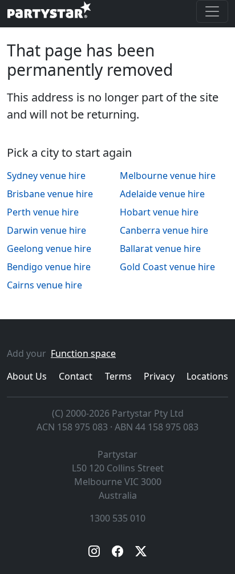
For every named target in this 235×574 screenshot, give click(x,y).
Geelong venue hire (49, 248)
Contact (75, 376)
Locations (207, 376)
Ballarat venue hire (160, 248)
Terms (118, 376)
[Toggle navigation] (212, 11)
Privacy (159, 376)
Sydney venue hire (46, 175)
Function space (83, 353)
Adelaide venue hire (162, 194)
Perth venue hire (43, 212)
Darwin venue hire (46, 230)
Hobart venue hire (159, 212)
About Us (27, 376)
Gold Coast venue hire (167, 266)
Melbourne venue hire (168, 175)
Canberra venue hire (164, 230)
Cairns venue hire (44, 285)
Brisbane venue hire (50, 194)
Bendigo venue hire (49, 266)
